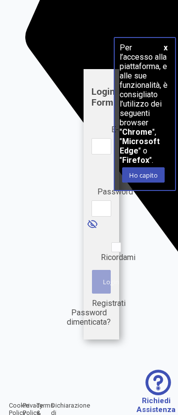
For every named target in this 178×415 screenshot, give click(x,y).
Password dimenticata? (89, 317)
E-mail (122, 129)
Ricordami (118, 257)
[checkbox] (116, 247)
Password (115, 191)
